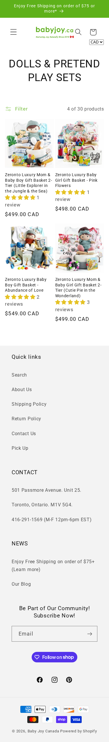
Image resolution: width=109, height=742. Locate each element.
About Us (22, 389)
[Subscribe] (89, 634)
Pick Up (20, 448)
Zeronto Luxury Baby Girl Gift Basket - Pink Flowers (76, 180)
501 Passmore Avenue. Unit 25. (46, 490)
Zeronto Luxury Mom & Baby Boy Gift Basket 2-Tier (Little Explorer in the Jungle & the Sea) (28, 183)
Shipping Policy (29, 404)
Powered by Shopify (78, 731)
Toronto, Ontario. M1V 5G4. (42, 505)
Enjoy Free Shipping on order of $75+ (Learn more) (53, 565)
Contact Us (24, 433)
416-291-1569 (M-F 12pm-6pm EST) (52, 519)
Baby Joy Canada (43, 731)
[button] (13, 32)
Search (19, 375)
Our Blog (21, 584)
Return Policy (26, 418)
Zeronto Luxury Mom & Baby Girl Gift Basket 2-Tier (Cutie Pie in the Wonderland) (78, 287)
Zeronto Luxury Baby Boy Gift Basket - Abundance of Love (26, 285)
